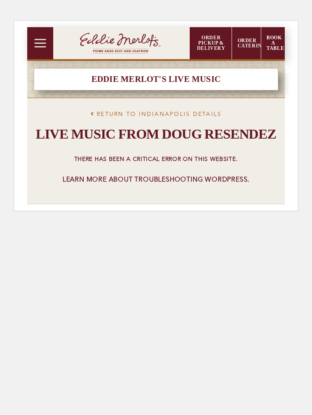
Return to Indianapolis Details (157, 114)
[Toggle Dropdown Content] (40, 43)
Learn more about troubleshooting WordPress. (156, 180)
